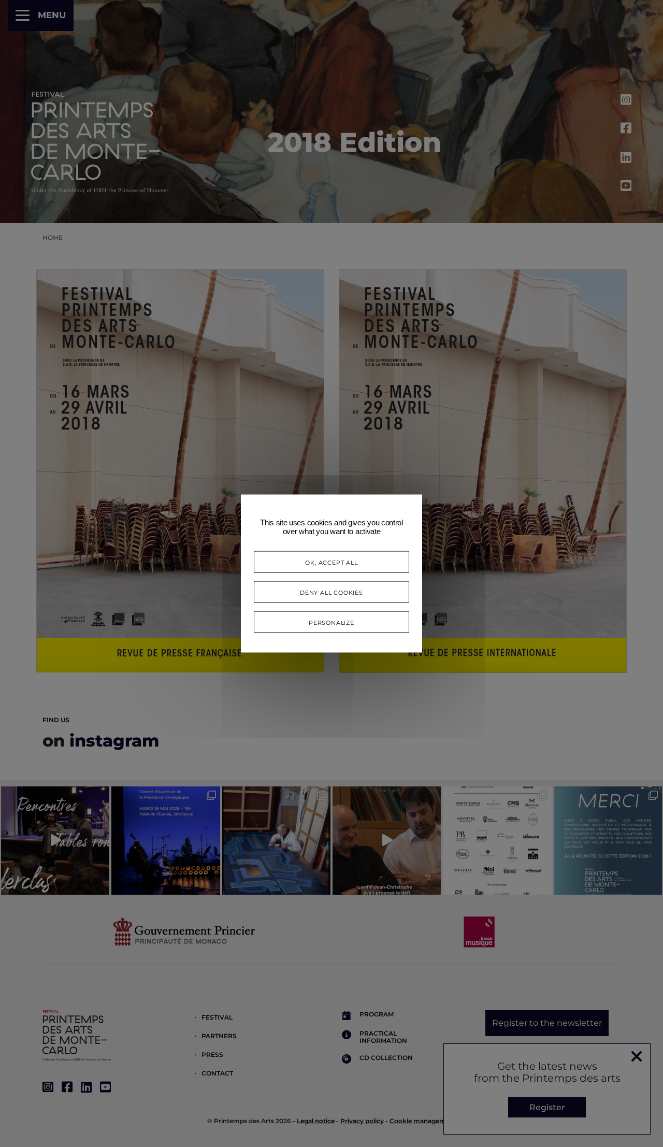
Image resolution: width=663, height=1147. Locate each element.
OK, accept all (331, 562)
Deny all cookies (331, 592)
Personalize (331, 622)
